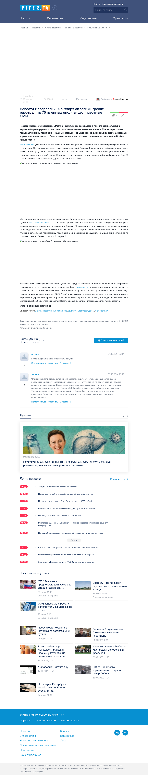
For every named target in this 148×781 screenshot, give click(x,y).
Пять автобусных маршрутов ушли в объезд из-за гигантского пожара (70, 533)
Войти (97, 4)
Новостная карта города (34, 740)
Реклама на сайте (70, 720)
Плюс (21, 364)
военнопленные (33, 321)
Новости (25, 18)
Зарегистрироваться (112, 4)
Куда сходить (88, 18)
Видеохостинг (28, 735)
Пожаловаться (38, 363)
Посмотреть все (29, 342)
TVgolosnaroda (60, 310)
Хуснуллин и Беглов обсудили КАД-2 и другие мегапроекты (66, 562)
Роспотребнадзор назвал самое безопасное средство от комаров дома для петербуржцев (73, 524)
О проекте (25, 720)
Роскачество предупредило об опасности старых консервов (66, 554)
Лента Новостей (43, 310)
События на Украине (41, 328)
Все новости (117, 479)
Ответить (53, 363)
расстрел (31, 324)
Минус (27, 364)
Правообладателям (46, 720)
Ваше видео (67, 735)
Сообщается (82, 287)
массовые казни (50, 321)
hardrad (64, 99)
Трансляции (120, 18)
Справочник (27, 750)
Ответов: (65, 363)
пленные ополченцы (68, 321)
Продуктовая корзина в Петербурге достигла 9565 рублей (65, 501)
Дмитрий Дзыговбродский (81, 310)
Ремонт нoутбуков (30, 755)
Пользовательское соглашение (38, 745)
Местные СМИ (27, 144)
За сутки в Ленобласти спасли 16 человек (57, 486)
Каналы (64, 731)
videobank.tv (101, 310)
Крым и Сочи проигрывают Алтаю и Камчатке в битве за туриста (68, 547)
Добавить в (114, 99)
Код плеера (81, 99)
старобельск (43, 324)
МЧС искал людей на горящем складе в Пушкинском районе (66, 508)
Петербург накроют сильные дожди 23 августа (59, 515)
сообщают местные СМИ (42, 222)
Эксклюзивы (55, 18)
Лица (63, 740)
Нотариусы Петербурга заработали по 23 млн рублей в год (65, 494)
